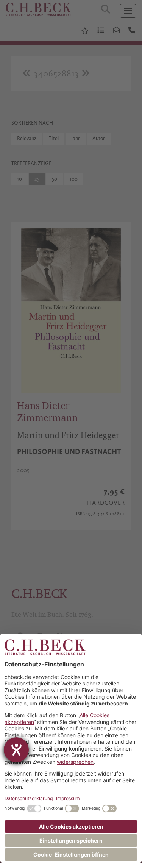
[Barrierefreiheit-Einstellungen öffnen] (16, 749)
